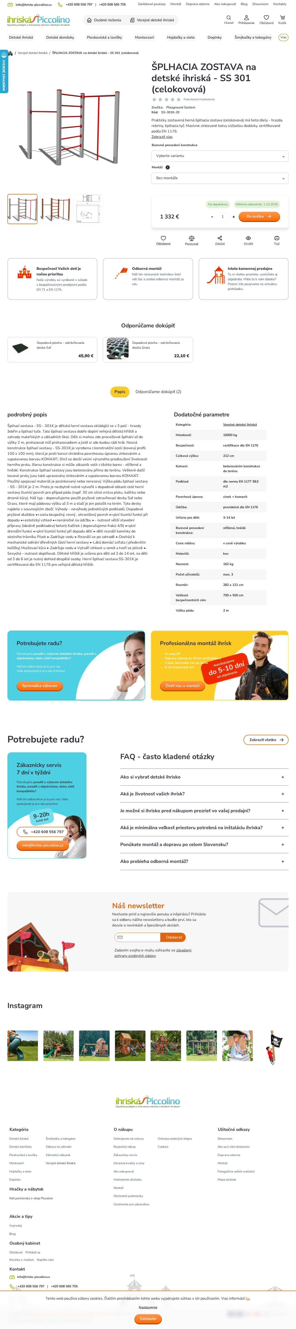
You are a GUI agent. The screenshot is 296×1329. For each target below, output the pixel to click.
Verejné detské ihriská (240, 424)
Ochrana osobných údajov (175, 1139)
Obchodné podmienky (128, 1196)
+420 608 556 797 (79, 4)
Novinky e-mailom (21, 1260)
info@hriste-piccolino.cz (42, 845)
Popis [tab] (119, 391)
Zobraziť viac (162, 136)
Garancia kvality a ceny (129, 1163)
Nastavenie (148, 1308)
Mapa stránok (227, 1180)
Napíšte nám (45, 1260)
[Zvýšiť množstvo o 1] (233, 217)
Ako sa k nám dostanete (234, 1147)
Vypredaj (15, 1226)
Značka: (173, 107)
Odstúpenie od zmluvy (129, 1139)
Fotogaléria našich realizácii (236, 1171)
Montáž (175, 4)
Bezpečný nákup (125, 1147)
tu (248, 1298)
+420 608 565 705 (112, 4)
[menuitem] (104, 20)
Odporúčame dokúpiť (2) (159, 391)
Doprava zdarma (197, 4)
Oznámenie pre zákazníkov (131, 1204)
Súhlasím (148, 1319)
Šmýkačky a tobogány (61, 1139)
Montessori (16, 1163)
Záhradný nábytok (58, 1155)
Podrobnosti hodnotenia (199, 99)
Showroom (260, 4)
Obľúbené (16, 1252)
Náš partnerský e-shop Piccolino (31, 1198)
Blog (244, 4)
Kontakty (279, 4)
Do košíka (255, 216)
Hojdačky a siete (20, 1171)
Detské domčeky (20, 1147)
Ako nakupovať (225, 4)
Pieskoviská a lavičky (23, 1155)
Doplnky (15, 1180)
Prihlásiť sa (32, 1252)
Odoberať (174, 937)
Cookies (163, 1147)
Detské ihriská (18, 1139)
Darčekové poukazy (152, 4)
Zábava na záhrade (58, 1147)
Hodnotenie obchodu (128, 1180)
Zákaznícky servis (125, 1155)
